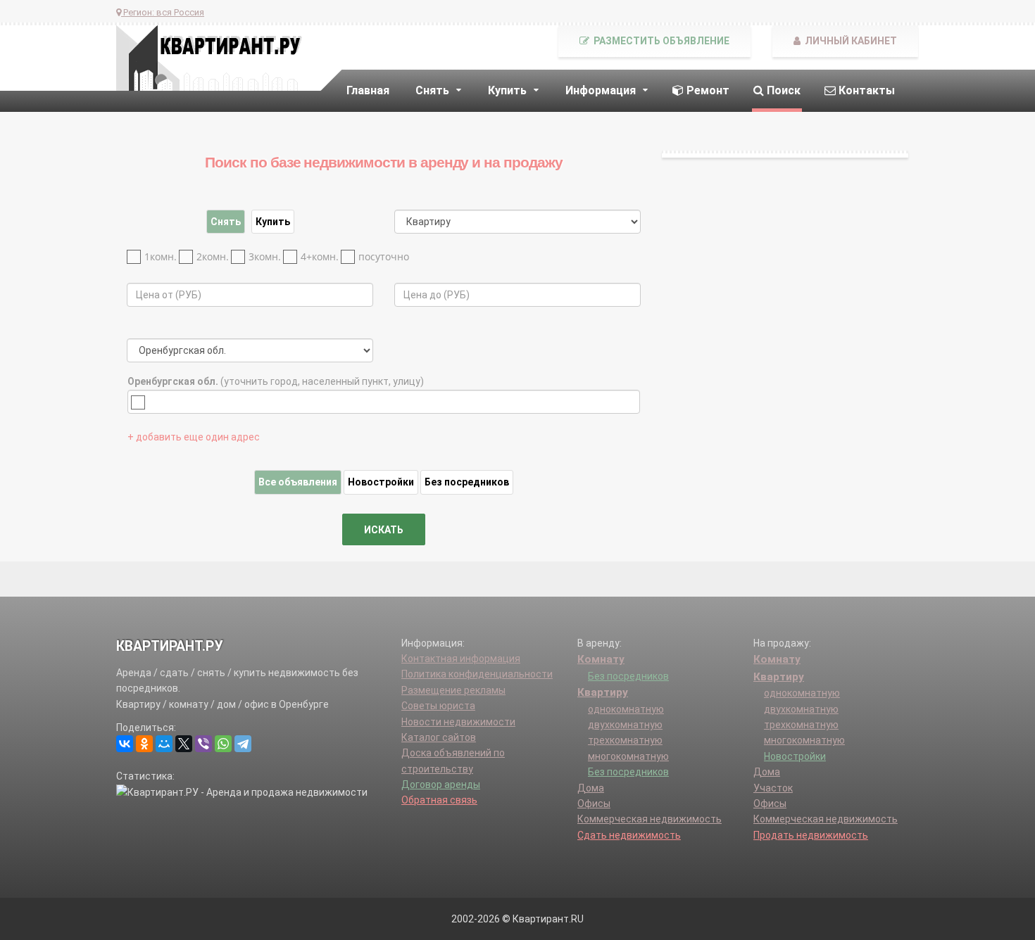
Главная (367, 90)
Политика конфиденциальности (477, 674)
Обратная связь (439, 800)
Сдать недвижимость (629, 835)
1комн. (160, 256)
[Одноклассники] (144, 743)
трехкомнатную (625, 740)
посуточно (383, 256)
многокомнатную (628, 756)
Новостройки (381, 482)
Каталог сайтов (438, 737)
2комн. (212, 256)
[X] (183, 743)
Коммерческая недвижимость (649, 819)
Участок (773, 788)
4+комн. (320, 256)
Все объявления (297, 482)
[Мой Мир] (164, 743)
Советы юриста (438, 705)
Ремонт (706, 90)
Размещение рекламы (453, 690)
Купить (273, 221)
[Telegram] (242, 743)
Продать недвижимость (810, 835)
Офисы (593, 803)
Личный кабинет (850, 40)
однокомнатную (626, 709)
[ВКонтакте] (124, 743)
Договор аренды (440, 784)
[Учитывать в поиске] (141, 402)
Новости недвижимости (458, 722)
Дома (590, 788)
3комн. (265, 256)
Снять (226, 221)
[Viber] (203, 743)
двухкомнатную (625, 724)
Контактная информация (460, 658)
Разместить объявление (660, 40)
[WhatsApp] (223, 743)
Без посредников (467, 482)
